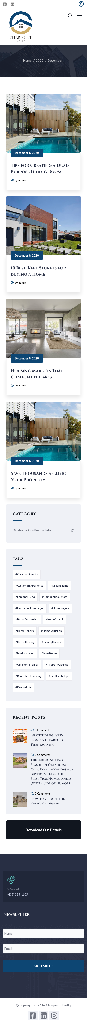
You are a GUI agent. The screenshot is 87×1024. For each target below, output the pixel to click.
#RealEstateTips (59, 676)
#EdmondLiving (25, 597)
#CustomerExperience (29, 585)
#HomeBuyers (60, 608)
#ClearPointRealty (26, 574)
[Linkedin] (43, 1015)
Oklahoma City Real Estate (32, 530)
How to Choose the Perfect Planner (48, 801)
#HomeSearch (55, 619)
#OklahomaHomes (27, 665)
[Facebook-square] (33, 1015)
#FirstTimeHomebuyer (29, 608)
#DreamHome (59, 585)
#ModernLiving (24, 653)
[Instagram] (54, 1015)
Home (27, 60)
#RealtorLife (23, 687)
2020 (40, 60)
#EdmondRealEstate (54, 597)
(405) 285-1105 (17, 894)
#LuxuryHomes (51, 642)
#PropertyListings (57, 665)
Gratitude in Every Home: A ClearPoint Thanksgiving (48, 740)
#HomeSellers (24, 631)
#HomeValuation (51, 631)
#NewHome (49, 653)
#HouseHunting (25, 642)
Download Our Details (44, 829)
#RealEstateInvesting (28, 676)
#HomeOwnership (26, 619)
